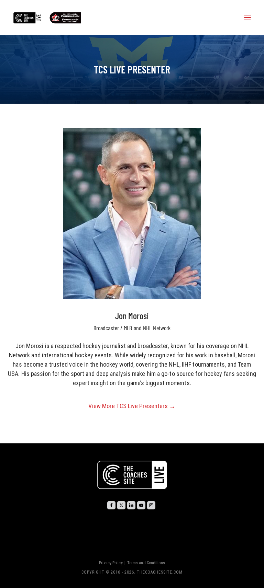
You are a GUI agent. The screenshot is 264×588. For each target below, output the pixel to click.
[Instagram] (151, 505)
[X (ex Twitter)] (121, 505)
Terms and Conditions (146, 563)
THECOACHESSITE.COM (160, 572)
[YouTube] (141, 505)
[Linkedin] (131, 505)
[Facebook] (111, 505)
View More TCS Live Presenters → (131, 406)
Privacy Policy (110, 563)
